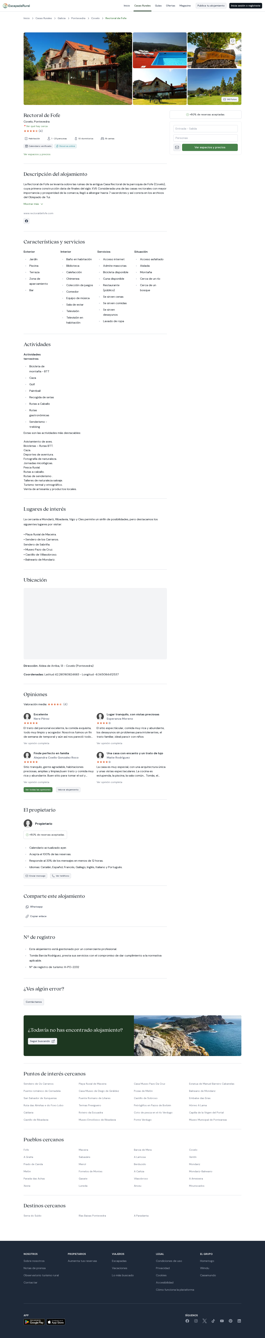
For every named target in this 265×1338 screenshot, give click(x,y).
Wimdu (204, 1268)
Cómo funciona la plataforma (175, 1290)
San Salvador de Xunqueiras (40, 1098)
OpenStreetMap (158, 657)
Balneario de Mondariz (202, 1091)
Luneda (83, 1185)
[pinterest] (230, 1322)
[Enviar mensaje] (177, 147)
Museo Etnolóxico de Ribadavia (97, 1119)
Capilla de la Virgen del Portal (206, 1112)
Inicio (127, 5)
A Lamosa (140, 1157)
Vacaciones (119, 1268)
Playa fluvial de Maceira (92, 1083)
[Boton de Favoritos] (233, 41)
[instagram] (196, 1322)
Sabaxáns (84, 1157)
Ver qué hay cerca (37, 126)
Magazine (185, 5)
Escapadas (119, 1261)
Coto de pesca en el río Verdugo (153, 1112)
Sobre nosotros (34, 1261)
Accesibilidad (164, 1282)
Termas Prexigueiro (90, 1105)
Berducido (140, 1164)
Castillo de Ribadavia (36, 1119)
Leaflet (132, 657)
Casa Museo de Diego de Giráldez (99, 1091)
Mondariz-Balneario (200, 1171)
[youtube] (222, 1322)
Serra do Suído (32, 1215)
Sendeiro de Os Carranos (39, 1083)
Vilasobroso (141, 1178)
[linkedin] (239, 1322)
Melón (27, 1171)
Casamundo (208, 1275)
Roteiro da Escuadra (91, 1112)
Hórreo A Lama (198, 1105)
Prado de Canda (33, 1164)
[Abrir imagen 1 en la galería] (78, 68)
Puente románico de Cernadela (42, 1091)
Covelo (193, 1149)
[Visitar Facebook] (26, 221)
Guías (158, 5)
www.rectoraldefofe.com (38, 213)
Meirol (82, 1164)
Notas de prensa (35, 1268)
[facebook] (187, 1322)
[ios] (55, 1322)
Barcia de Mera (143, 1149)
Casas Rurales (142, 5)
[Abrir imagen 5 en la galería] (214, 87)
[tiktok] (213, 1322)
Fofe (26, 1149)
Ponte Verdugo (143, 1119)
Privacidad (163, 1268)
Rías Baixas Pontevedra (92, 1215)
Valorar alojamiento (68, 789)
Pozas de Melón (143, 1091)
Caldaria (28, 1112)
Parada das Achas (34, 1178)
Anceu (137, 1185)
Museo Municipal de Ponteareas (208, 1119)
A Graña (28, 1157)
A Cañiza (139, 1171)
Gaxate (83, 1178)
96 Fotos (232, 99)
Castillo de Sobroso (146, 1098)
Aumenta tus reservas (82, 1261)
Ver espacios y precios (210, 147)
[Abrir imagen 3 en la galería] (214, 50)
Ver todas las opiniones (38, 789)
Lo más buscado (123, 1275)
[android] (34, 1322)
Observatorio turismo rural (41, 1275)
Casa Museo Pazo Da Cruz (149, 1083)
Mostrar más (31, 204)
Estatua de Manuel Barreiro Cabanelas (211, 1083)
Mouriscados (196, 1185)
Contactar (30, 1282)
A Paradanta (141, 1215)
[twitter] (204, 1322)
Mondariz (194, 1164)
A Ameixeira (196, 1178)
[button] (93, 627)
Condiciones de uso (169, 1261)
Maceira (83, 1149)
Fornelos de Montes (90, 1171)
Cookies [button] (161, 1275)
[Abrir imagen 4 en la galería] (160, 87)
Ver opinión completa (36, 743)
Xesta (27, 1185)
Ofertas (170, 5)
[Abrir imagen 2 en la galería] (160, 50)
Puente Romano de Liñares (95, 1098)
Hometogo (207, 1261)
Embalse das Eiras (200, 1098)
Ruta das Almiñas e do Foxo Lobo (43, 1105)
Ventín (192, 1157)
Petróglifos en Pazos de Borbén (152, 1105)
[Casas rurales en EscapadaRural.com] (16, 5)
